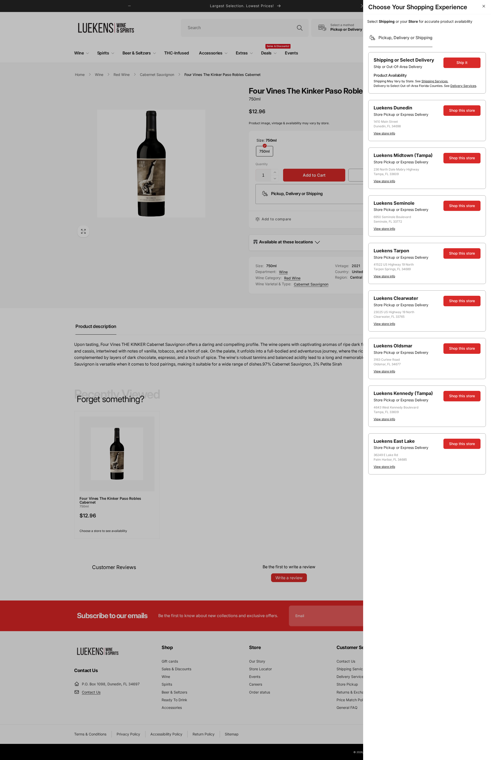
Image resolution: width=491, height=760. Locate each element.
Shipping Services (434, 81)
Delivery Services (463, 86)
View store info (384, 133)
